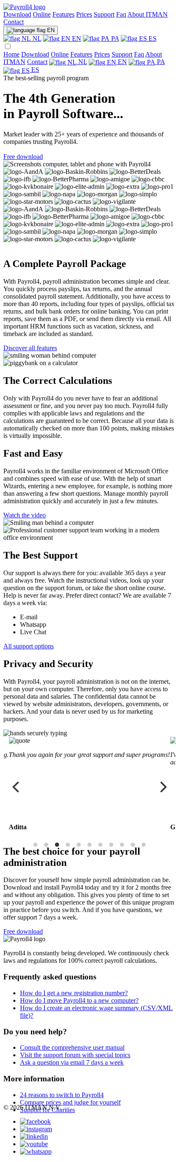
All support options (28, 646)
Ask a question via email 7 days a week (72, 1062)
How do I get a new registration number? (74, 992)
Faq (121, 14)
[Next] (162, 787)
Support (104, 14)
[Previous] (16, 787)
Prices (84, 14)
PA (114, 38)
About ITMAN (147, 14)
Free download (23, 156)
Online (42, 14)
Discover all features (30, 347)
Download (17, 14)
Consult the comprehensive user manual (72, 1047)
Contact (13, 21)
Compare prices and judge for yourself (70, 1102)
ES (152, 38)
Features (63, 14)
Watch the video (24, 515)
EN (50, 30)
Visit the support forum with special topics (75, 1054)
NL (36, 38)
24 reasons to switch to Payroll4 (62, 1094)
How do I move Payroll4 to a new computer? (79, 1000)
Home (11, 54)
